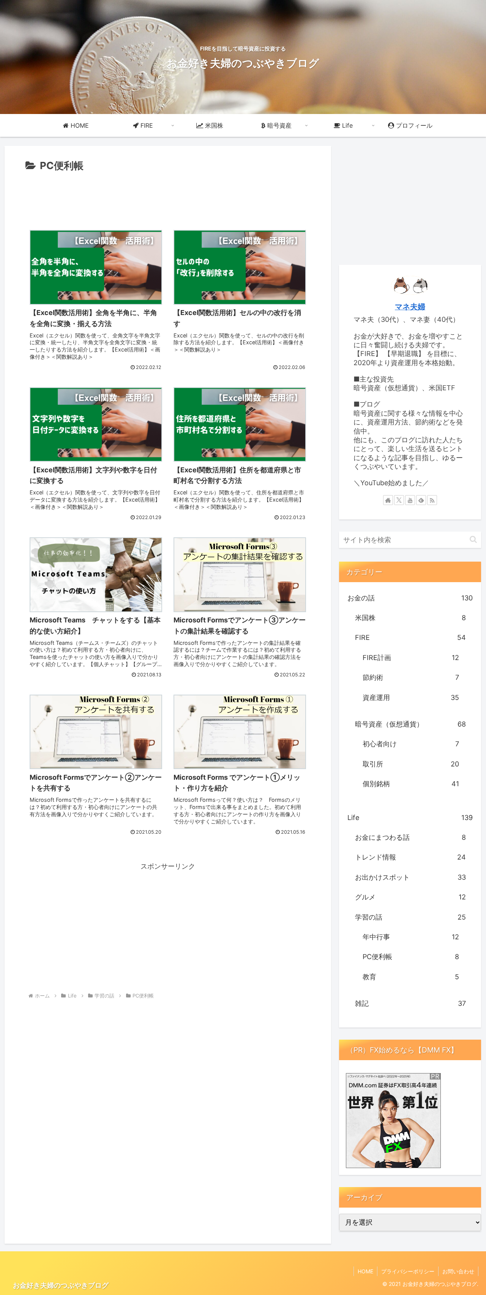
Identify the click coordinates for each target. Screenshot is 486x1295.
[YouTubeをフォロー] (410, 500)
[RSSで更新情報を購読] (432, 500)
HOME (365, 1271)
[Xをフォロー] (399, 500)
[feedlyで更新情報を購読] (421, 500)
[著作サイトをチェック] (388, 500)
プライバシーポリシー (407, 1271)
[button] (473, 539)
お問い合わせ (458, 1271)
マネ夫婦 (410, 306)
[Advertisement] (167, 195)
